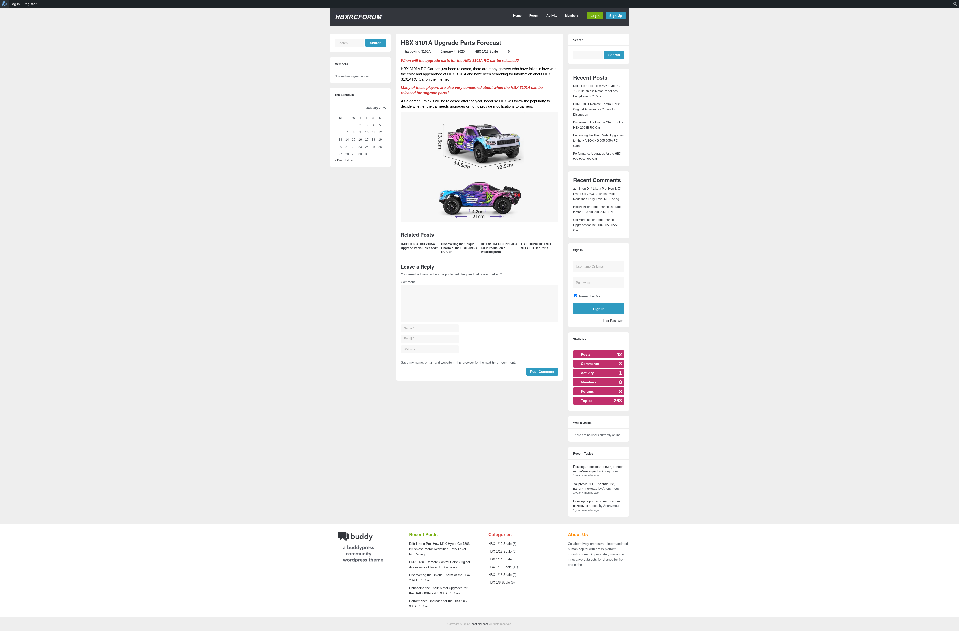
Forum (534, 15)
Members (572, 15)
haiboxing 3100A (418, 51)
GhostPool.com (478, 623)
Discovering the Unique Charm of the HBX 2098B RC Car (459, 248)
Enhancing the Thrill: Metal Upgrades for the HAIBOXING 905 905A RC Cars (598, 141)
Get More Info (582, 220)
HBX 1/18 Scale (500, 575)
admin (577, 188)
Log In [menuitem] (15, 4)
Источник (579, 207)
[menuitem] (4, 4)
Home (517, 15)
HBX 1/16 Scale (486, 51)
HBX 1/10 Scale (500, 544)
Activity (551, 15)
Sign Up (615, 15)
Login (595, 15)
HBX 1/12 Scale (500, 551)
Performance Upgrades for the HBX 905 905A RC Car (597, 225)
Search (578, 40)
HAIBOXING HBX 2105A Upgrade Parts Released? (419, 246)
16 (360, 139)
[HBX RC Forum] (358, 21)
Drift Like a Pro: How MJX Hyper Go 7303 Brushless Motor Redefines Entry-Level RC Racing (597, 91)
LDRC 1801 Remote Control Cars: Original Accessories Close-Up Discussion (596, 109)
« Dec (339, 160)
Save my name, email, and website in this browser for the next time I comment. (458, 362)
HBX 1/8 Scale (499, 582)
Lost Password (613, 321)
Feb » (349, 160)
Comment (408, 282)
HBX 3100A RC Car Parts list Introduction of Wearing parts (499, 248)
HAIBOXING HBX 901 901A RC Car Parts (536, 246)
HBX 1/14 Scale (500, 559)
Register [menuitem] (30, 4)
